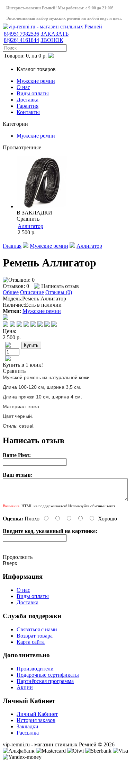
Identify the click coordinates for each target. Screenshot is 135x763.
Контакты (28, 112)
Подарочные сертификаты (48, 675)
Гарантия (27, 106)
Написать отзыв (60, 286)
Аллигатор (30, 226)
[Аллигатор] (43, 206)
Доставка (27, 100)
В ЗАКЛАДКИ (34, 213)
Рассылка (28, 733)
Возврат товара (35, 636)
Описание (32, 292)
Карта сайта (31, 642)
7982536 (21, 34)
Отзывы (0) (58, 292)
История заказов (36, 720)
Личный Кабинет (37, 714)
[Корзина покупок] (51, 56)
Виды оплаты (33, 93)
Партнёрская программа (45, 681)
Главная (12, 246)
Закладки (27, 726)
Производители (35, 669)
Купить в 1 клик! (23, 365)
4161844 (21, 40)
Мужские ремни (36, 81)
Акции (25, 687)
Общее (11, 292)
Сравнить (28, 219)
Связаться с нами (37, 629)
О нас (23, 87)
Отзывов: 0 (16, 286)
